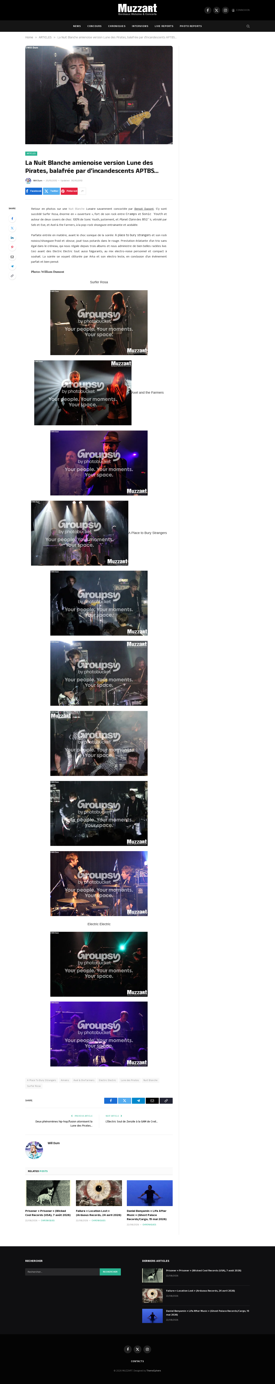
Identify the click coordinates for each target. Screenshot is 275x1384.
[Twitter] (12, 228)
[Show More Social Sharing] (82, 191)
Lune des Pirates (130, 1080)
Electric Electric (107, 1080)
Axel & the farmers (84, 1080)
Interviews (140, 26)
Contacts (137, 1361)
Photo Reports (191, 26)
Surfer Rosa (34, 1086)
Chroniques (117, 26)
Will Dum (37, 180)
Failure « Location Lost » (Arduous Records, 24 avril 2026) (98, 1213)
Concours (94, 26)
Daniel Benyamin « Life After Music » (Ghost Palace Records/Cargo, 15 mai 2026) (146, 1215)
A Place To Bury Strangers (41, 1080)
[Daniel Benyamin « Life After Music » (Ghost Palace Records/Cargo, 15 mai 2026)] (150, 1193)
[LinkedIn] (12, 237)
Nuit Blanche (150, 1080)
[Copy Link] (12, 276)
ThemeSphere (153, 1370)
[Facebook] (12, 218)
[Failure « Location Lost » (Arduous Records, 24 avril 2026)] (99, 1193)
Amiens (65, 1080)
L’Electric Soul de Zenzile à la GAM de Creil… (132, 1122)
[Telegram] (12, 266)
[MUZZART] (137, 10)
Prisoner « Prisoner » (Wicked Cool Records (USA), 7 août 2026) (48, 1213)
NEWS (77, 26)
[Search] (248, 26)
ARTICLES (31, 153)
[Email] (12, 256)
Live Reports (164, 26)
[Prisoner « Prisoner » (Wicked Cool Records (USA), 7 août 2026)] (48, 1193)
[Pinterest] (12, 247)
